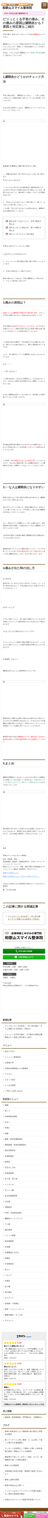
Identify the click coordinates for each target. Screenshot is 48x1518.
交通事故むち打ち (12, 1252)
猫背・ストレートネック (14, 1309)
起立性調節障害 (11, 1196)
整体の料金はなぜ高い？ (14, 1485)
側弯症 (7, 1162)
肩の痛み (8, 1292)
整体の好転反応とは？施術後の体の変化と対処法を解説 (23, 1432)
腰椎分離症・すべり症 (14, 1315)
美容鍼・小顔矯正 (12, 1303)
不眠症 (7, 1281)
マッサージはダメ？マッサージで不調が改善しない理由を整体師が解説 (23, 1492)
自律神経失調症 (11, 1116)
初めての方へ (10, 1051)
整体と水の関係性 (12, 1465)
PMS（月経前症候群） (14, 1213)
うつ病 (7, 1224)
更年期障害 (9, 1241)
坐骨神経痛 (9, 1173)
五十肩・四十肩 (11, 1179)
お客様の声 (9, 1063)
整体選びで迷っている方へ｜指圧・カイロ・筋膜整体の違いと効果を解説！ (23, 1458)
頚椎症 (7, 1258)
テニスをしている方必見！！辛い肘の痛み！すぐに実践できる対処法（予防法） (23, 1027)
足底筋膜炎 (9, 1156)
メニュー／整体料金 (13, 1057)
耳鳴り (7, 1128)
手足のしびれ (10, 1167)
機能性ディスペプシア (14, 1218)
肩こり (7, 1111)
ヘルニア (8, 1275)
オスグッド (9, 1298)
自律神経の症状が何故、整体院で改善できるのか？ (23, 1472)
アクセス (8, 1074)
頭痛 (6, 1133)
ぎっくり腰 (9, 1190)
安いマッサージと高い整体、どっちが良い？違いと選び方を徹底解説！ (23, 1441)
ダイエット (9, 1320)
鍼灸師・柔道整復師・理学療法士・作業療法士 (23, 1417)
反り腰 (7, 1287)
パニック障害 (10, 1235)
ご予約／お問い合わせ (14, 1091)
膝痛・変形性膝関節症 (14, 1139)
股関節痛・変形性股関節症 (15, 1145)
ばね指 (7, 1201)
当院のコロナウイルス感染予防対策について (23, 1500)
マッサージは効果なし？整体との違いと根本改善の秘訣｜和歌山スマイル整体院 (23, 1449)
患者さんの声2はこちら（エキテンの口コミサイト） (21, 876)
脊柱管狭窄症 (10, 1150)
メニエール (9, 1184)
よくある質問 (10, 1085)
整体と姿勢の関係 (12, 1480)
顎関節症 (8, 1207)
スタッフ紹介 (10, 1080)
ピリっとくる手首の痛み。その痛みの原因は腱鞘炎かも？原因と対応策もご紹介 (23, 1035)
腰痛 (6, 1105)
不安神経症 (9, 1264)
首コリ (7, 1269)
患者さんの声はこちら (11, 873)
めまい (7, 1122)
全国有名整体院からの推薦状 (16, 1068)
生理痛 (7, 1247)
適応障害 (8, 1230)
